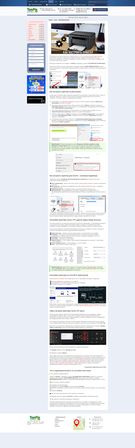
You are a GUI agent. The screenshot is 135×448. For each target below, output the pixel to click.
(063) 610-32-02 (82, 8)
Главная (51, 19)
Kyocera (30, 33)
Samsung (30, 28)
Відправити (36, 69)
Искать (107, 2)
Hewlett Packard (32, 24)
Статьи (51, 1)
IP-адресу (68, 284)
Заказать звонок (101, 9)
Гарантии (57, 426)
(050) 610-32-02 (82, 11)
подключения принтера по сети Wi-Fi (89, 305)
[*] (36, 49)
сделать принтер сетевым (90, 183)
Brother (30, 31)
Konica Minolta (31, 39)
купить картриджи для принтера (64, 363)
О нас (56, 1)
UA (107, 4)
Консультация (91, 4)
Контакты (30, 1)
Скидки (36, 1)
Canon (29, 26)
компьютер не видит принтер (94, 56)
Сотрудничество (43, 1)
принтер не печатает (59, 278)
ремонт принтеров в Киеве (82, 360)
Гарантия (61, 1)
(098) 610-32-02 (82, 10)
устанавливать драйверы (67, 101)
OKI (29, 37)
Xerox (29, 30)
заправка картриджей (91, 268)
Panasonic (30, 35)
